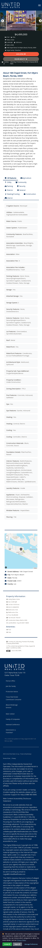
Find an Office (10, 681)
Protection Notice (12, 691)
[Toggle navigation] (39, 5)
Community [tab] (22, 182)
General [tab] (22, 190)
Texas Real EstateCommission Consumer (13, 698)
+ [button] (7, 536)
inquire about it (20, 59)
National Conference (13, 724)
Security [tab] (22, 186)
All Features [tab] (11, 178)
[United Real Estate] (10, 5)
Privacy (14, 758)
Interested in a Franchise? (11, 731)
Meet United (10, 714)
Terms (35, 568)
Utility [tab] (9, 182)
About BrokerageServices (12, 706)
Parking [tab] (10, 186)
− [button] (7, 538)
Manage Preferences (31, 944)
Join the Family (11, 686)
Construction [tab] (31, 194)
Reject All (17, 944)
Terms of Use (6, 758)
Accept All (7, 944)
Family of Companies (13, 719)
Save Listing (20, 54)
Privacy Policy (21, 940)
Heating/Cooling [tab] (13, 194)
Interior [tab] (10, 198)
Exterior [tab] (10, 190)
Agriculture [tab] (27, 178)
